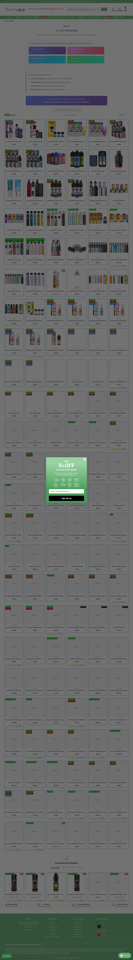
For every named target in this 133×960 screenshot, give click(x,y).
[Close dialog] (84, 459)
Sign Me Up (67, 498)
